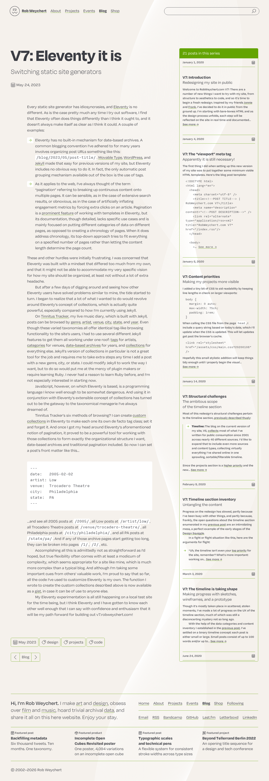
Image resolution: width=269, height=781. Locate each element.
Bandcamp (172, 717)
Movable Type (110, 157)
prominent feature (58, 213)
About (56, 11)
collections (135, 345)
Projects (72, 11)
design (52, 642)
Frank (192, 107)
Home (144, 703)
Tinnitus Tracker (55, 316)
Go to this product (102, 744)
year (134, 322)
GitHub (192, 717)
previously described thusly (232, 418)
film (26, 710)
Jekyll (39, 163)
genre (76, 322)
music (49, 710)
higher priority (233, 465)
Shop (115, 11)
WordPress (133, 157)
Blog (25, 657)
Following (235, 703)
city (108, 322)
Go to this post (219, 101)
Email (143, 717)
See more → (191, 124)
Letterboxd (229, 717)
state (117, 322)
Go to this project (230, 744)
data (109, 710)
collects (213, 431)
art (79, 703)
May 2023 (27, 642)
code (97, 642)
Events (89, 11)
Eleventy (120, 107)
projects (75, 642)
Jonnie (248, 103)
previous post (217, 525)
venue (98, 322)
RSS (155, 717)
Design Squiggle (193, 533)
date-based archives (83, 345)
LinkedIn (250, 717)
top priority (239, 551)
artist (86, 322)
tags (114, 339)
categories (36, 345)
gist (38, 591)
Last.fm (209, 717)
